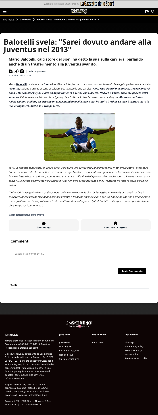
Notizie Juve (65, 346)
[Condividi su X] (22, 71)
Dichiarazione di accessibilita (133, 352)
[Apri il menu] (4, 11)
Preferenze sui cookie (136, 358)
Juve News (8, 19)
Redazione (97, 342)
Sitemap (129, 342)
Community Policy (134, 346)
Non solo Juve (66, 354)
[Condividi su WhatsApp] (11, 71)
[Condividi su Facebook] (16, 71)
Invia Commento (132, 271)
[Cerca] (153, 11)
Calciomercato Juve (69, 350)
